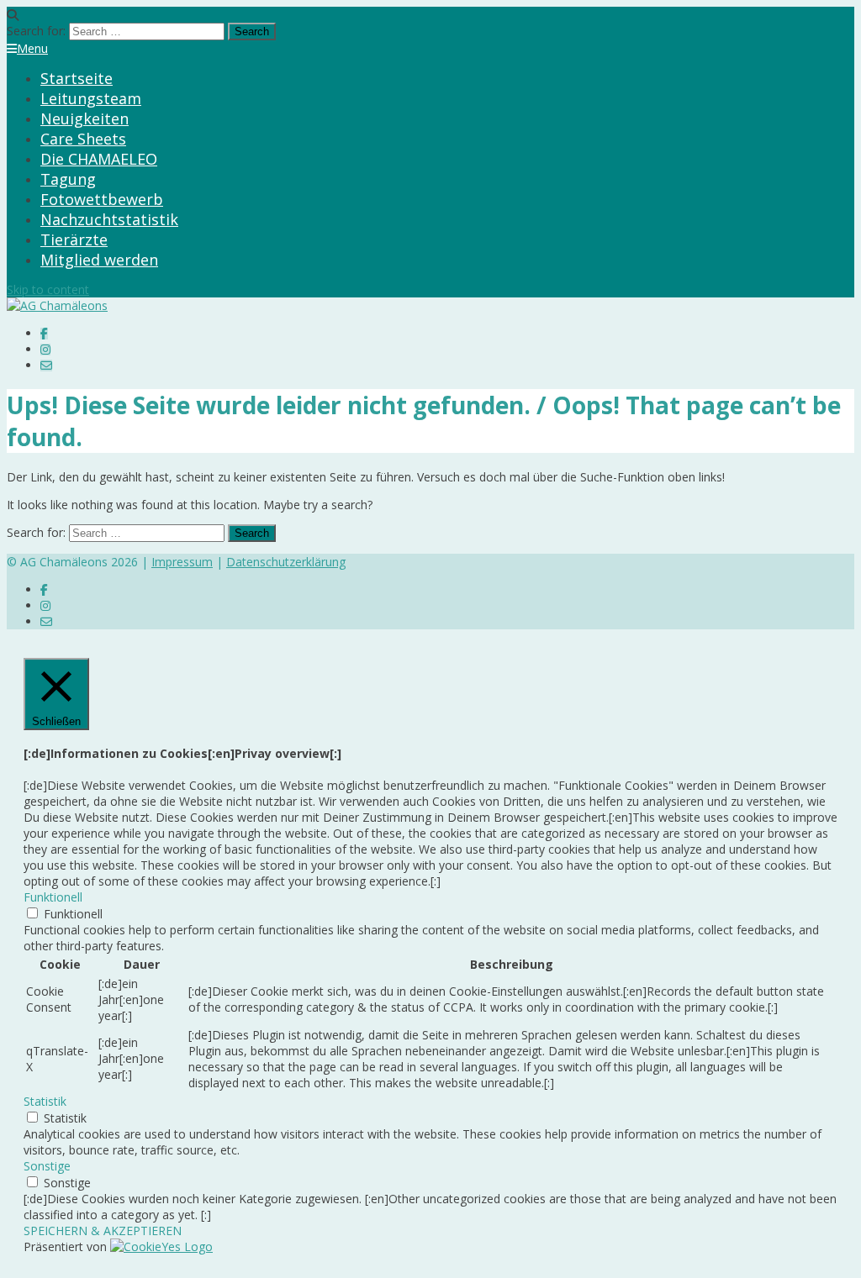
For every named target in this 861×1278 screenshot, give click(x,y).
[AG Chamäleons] (57, 305)
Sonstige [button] (47, 1166)
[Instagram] (45, 349)
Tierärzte (74, 239)
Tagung (68, 179)
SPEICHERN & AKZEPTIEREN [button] (103, 1231)
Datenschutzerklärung (286, 562)
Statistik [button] (45, 1101)
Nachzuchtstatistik (109, 219)
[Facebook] (44, 333)
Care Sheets (83, 139)
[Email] (46, 365)
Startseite (76, 78)
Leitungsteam (90, 98)
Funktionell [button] (53, 897)
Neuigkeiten (84, 118)
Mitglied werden (99, 260)
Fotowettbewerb (101, 199)
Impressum (182, 562)
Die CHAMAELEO (98, 159)
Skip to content (48, 289)
